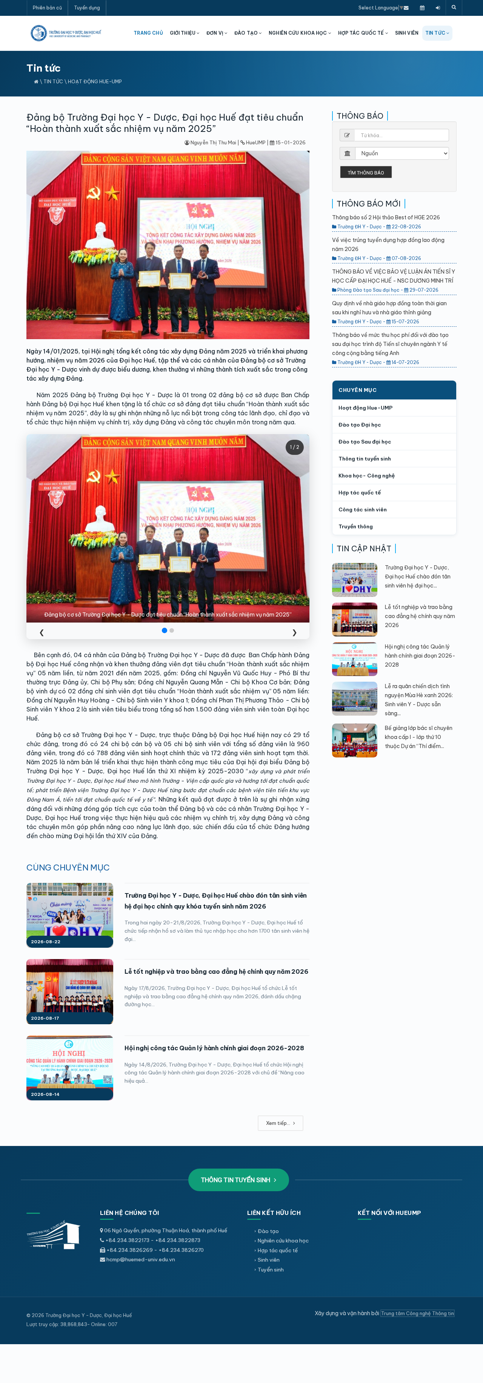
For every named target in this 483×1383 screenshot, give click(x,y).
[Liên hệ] (406, 7)
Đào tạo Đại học (359, 424)
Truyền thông (355, 526)
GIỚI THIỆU (183, 33)
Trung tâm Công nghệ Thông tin (417, 1313)
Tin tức (53, 81)
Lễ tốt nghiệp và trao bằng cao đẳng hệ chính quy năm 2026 (216, 971)
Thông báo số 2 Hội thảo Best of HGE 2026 (386, 217)
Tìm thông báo (366, 173)
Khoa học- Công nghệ (366, 475)
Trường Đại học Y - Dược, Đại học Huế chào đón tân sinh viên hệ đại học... (418, 576)
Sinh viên (269, 1259)
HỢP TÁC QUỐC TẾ (361, 33)
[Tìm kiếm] (454, 7)
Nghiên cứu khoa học (283, 1240)
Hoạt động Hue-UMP (95, 81)
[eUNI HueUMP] (438, 7)
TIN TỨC (435, 33)
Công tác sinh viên (362, 509)
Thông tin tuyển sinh (364, 458)
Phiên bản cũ (47, 8)
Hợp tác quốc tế (359, 492)
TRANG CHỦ (148, 33)
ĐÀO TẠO (246, 33)
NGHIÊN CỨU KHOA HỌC (298, 33)
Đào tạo (268, 1231)
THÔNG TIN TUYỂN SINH (236, 1180)
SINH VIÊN (406, 33)
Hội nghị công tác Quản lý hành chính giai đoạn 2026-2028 (214, 1048)
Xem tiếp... (278, 1123)
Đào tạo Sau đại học (364, 441)
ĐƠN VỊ (215, 33)
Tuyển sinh (271, 1269)
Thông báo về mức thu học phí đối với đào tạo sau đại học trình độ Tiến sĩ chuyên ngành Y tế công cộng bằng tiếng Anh (390, 344)
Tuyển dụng (87, 8)
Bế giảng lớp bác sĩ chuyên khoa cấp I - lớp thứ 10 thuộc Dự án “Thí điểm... (418, 737)
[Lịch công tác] (422, 7)
